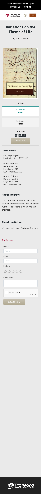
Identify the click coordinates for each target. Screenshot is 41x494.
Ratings (6, 266)
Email (5, 256)
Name (6, 246)
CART (26, 7)
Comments (8, 277)
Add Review (7, 240)
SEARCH (13, 7)
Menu (33, 15)
